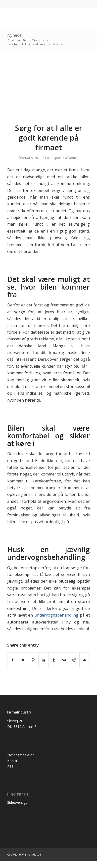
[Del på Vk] (64, 660)
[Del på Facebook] (12, 660)
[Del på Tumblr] (54, 660)
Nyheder (15, 35)
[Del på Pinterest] (33, 660)
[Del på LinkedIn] (43, 660)
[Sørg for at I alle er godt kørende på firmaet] (48, 89)
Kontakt (13, 760)
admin (74, 157)
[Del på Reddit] (74, 660)
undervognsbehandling (56, 615)
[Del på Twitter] (23, 660)
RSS (10, 766)
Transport (54, 157)
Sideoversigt (17, 802)
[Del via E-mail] (85, 660)
